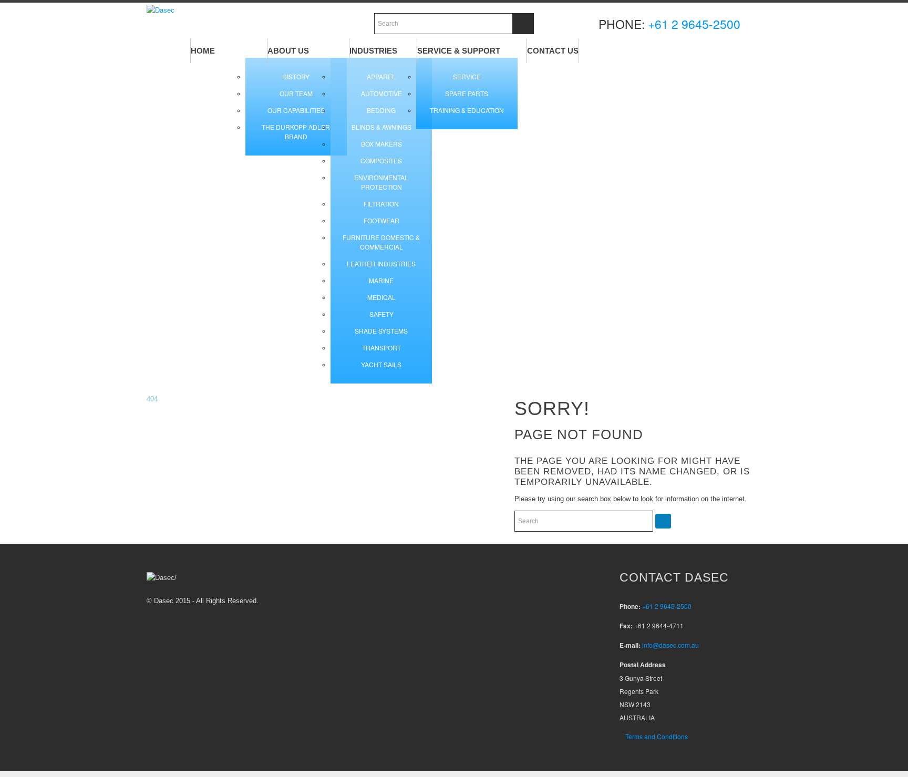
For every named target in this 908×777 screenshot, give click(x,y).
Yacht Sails (381, 364)
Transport (381, 347)
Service (467, 76)
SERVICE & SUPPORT (458, 50)
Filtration (381, 203)
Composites (381, 160)
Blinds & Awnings (381, 126)
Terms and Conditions (656, 736)
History (295, 76)
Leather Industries (381, 263)
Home (203, 50)
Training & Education (467, 110)
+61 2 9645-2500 (694, 24)
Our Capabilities (296, 110)
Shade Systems (381, 330)
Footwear (381, 220)
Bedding (381, 110)
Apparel (381, 76)
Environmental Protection (381, 182)
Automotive (381, 93)
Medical (381, 297)
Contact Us (553, 50)
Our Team (296, 93)
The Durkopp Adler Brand (296, 131)
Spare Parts (466, 93)
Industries (373, 50)
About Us (288, 50)
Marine (381, 280)
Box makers (381, 143)
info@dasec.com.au (670, 644)
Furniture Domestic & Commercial (381, 242)
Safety (381, 313)
